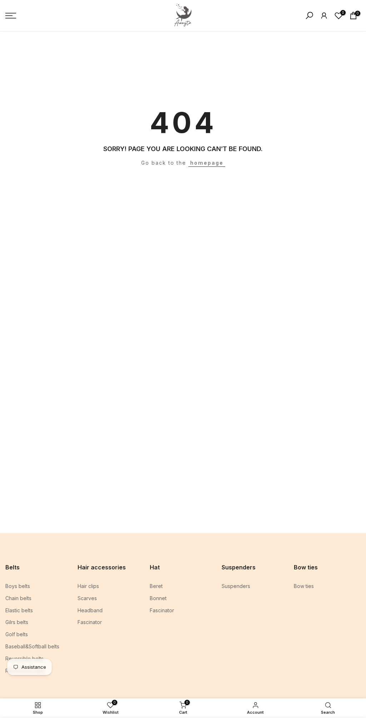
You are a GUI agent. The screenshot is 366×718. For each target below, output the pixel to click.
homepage (206, 163)
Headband (90, 610)
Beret (156, 586)
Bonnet (158, 598)
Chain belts (18, 598)
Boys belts (17, 586)
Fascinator (90, 622)
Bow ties (304, 586)
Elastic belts (19, 610)
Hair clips (88, 586)
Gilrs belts (16, 622)
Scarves (87, 598)
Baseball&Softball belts (32, 646)
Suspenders (236, 586)
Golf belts (16, 634)
